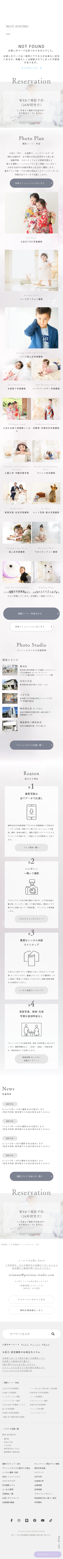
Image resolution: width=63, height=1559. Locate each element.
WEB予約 (38, 1476)
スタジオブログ (8, 1481)
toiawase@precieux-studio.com (31, 1275)
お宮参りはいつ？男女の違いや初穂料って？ (23, 1358)
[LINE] (27, 1520)
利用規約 (38, 1502)
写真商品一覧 (7, 1493)
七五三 (26, 1344)
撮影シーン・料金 (11, 1382)
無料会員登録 (39, 1468)
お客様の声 (39, 1481)
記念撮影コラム (8, 1485)
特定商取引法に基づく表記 (45, 1498)
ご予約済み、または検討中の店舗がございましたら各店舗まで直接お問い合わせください (31, 1267)
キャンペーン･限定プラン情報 (46, 1463)
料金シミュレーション (11, 1476)
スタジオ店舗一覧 (11, 1428)
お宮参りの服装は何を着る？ (16, 1361)
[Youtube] (43, 1520)
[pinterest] (34, 1520)
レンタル (36, 1344)
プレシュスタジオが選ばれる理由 (16, 1468)
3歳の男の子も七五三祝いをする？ (19, 1364)
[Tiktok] (50, 1520)
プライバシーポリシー (43, 1493)
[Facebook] (12, 1520)
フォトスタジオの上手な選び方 (17, 1370)
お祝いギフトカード (10, 1498)
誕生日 (46, 1344)
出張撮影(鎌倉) (8, 1502)
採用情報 (38, 1489)
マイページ (39, 1472)
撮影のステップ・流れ (11, 1463)
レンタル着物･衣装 (10, 1472)
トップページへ (30, 67)
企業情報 (38, 1485)
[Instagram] (19, 1520)
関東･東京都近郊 (9, 1434)
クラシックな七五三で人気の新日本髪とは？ (23, 1367)
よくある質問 (7, 1489)
